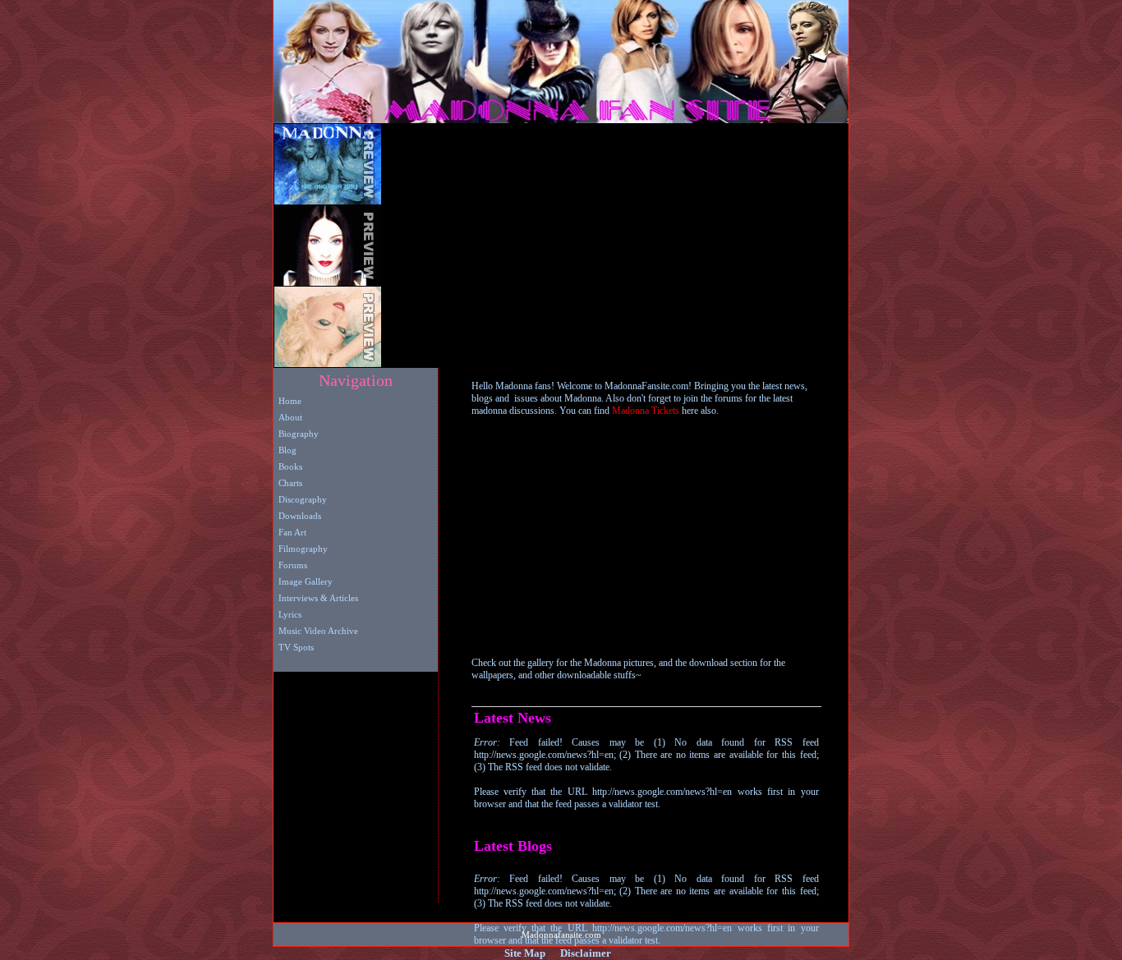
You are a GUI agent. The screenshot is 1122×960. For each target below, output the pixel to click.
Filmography (301, 548)
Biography (296, 434)
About (288, 417)
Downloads (297, 516)
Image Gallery (303, 581)
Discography (300, 499)
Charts (288, 483)
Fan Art (290, 532)
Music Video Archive (316, 631)
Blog (285, 450)
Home (287, 401)
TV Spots (294, 647)
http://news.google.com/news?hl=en (662, 791)
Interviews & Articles (316, 598)
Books (288, 466)
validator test (633, 804)
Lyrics (287, 614)
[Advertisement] (572, 246)
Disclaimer (585, 953)
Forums (290, 565)
